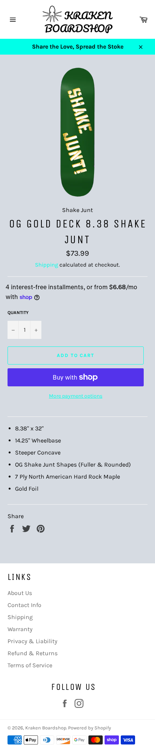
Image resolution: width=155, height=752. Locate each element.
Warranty (20, 629)
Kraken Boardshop (45, 728)
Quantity (18, 312)
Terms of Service (30, 665)
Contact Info (24, 605)
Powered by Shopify (89, 728)
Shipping (46, 264)
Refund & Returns (33, 653)
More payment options (75, 396)
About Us (20, 592)
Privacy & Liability (32, 641)
